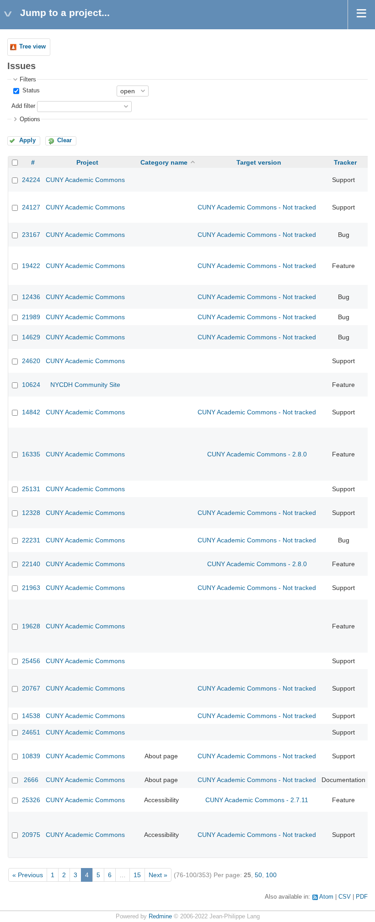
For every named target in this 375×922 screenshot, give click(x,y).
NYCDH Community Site (85, 384)
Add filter (23, 106)
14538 (31, 715)
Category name (164, 162)
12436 (31, 296)
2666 (31, 779)
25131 (31, 489)
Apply (27, 140)
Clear (64, 140)
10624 (31, 384)
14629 (31, 337)
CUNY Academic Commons (85, 179)
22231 (31, 540)
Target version (258, 162)
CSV (344, 897)
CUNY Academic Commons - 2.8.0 (257, 454)
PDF (362, 897)
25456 (31, 661)
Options (30, 119)
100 (271, 875)
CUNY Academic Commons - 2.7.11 (256, 800)
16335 (31, 454)
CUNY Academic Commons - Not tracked (257, 207)
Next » (158, 875)
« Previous (27, 875)
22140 (31, 564)
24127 (31, 207)
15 (137, 875)
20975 (31, 834)
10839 (31, 756)
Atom (326, 897)
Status (30, 90)
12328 (31, 512)
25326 (31, 800)
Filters (28, 79)
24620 (31, 361)
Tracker (345, 162)
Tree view (32, 46)
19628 (31, 626)
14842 (31, 412)
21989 (31, 317)
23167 (31, 234)
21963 (31, 587)
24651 (31, 732)
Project (87, 162)
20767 (31, 688)
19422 (31, 265)
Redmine (160, 916)
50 (258, 875)
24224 (31, 179)
